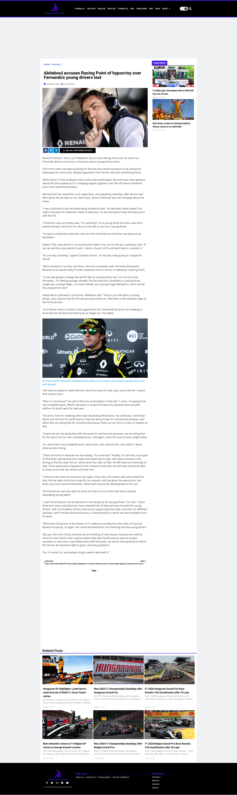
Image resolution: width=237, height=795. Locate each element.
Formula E (123, 9)
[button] (45, 150)
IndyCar (112, 9)
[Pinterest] (62, 783)
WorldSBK (142, 9)
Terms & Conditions (120, 777)
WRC (151, 9)
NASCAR (101, 9)
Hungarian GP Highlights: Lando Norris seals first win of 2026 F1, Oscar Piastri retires (64, 692)
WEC (132, 9)
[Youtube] (67, 783)
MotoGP (91, 9)
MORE (165, 9)
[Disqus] (95, 609)
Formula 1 (80, 9)
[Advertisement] (118, 38)
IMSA (157, 9)
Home (47, 64)
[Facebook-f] (47, 783)
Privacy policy (104, 777)
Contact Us (91, 777)
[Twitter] (52, 783)
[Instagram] (57, 783)
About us (80, 777)
